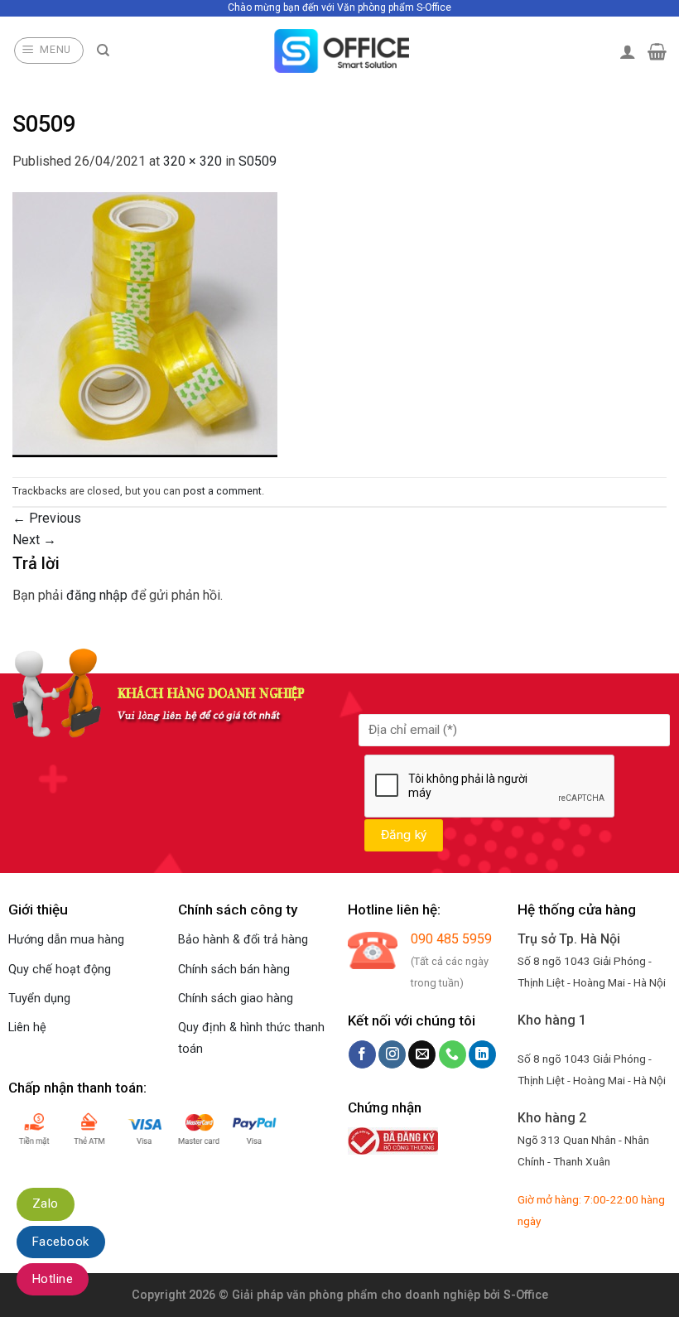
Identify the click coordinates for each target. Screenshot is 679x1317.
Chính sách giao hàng (235, 998)
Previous (46, 518)
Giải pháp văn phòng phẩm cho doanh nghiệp (356, 1295)
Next (34, 540)
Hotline (52, 1278)
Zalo (45, 1203)
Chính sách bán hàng (234, 969)
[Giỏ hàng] (657, 51)
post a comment (222, 491)
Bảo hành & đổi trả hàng (243, 940)
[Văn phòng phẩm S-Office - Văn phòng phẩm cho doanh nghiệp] (340, 51)
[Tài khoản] (627, 51)
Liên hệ (27, 1027)
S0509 (257, 161)
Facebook (60, 1241)
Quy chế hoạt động (59, 969)
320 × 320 (192, 161)
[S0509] (144, 323)
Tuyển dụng (39, 998)
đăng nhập (97, 595)
